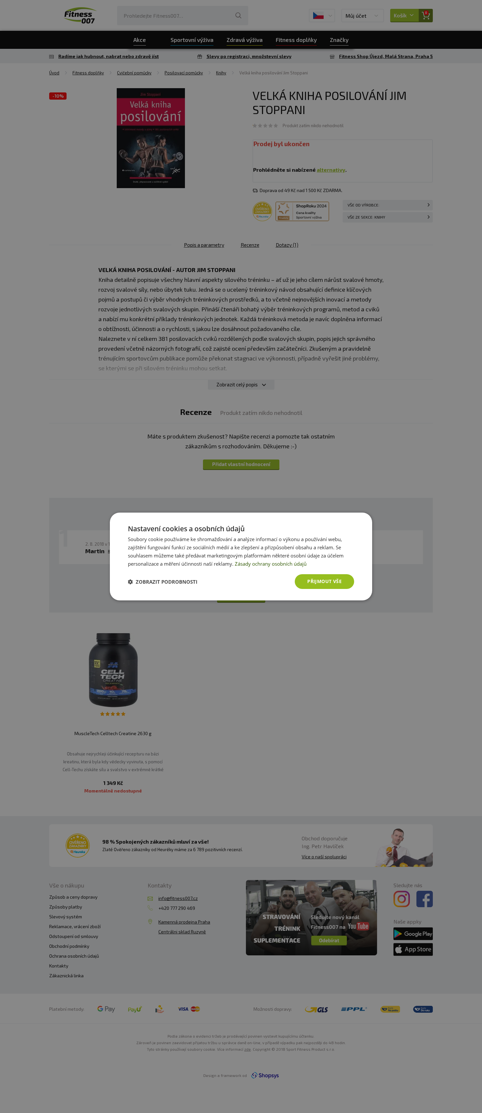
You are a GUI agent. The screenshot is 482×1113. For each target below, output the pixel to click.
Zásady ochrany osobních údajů (271, 563)
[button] (162, 581)
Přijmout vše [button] (324, 581)
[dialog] (241, 556)
